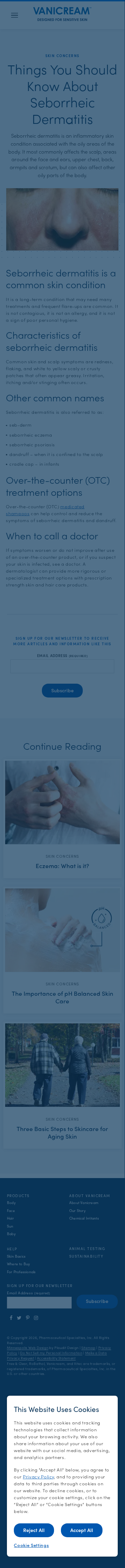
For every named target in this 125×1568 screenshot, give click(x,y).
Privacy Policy (38, 1476)
